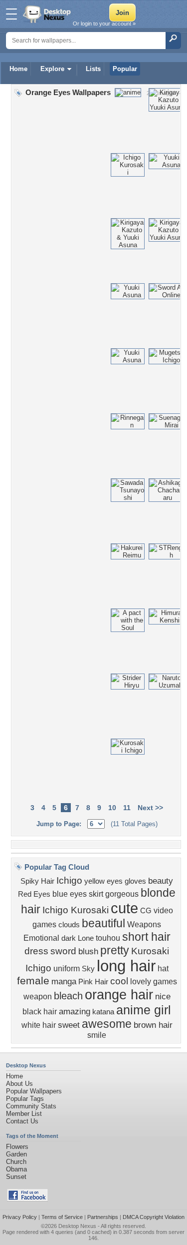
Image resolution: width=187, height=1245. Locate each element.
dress (36, 951)
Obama (16, 1169)
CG (146, 911)
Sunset (16, 1176)
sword (63, 951)
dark (68, 938)
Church (16, 1161)
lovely (140, 981)
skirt (96, 894)
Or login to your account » (104, 24)
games (165, 981)
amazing (74, 1011)
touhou (108, 938)
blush (88, 951)
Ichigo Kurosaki (75, 910)
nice (163, 996)
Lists (93, 69)
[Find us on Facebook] (27, 1199)
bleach (68, 995)
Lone (86, 938)
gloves (135, 881)
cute (124, 908)
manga (63, 981)
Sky (88, 969)
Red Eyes (34, 894)
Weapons (144, 924)
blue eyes (69, 894)
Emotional (41, 938)
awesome (107, 1023)
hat (163, 968)
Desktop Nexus (77, 1226)
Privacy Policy (19, 1217)
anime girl (143, 1010)
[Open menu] (11, 14)
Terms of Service (62, 1217)
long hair (126, 965)
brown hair (153, 1025)
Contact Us (22, 1121)
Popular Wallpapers (34, 1091)
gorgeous (122, 894)
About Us (19, 1083)
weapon (37, 996)
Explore (52, 69)
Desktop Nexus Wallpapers (48, 14)
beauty (160, 881)
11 (127, 808)
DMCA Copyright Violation (154, 1217)
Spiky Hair (37, 881)
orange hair (119, 994)
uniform (66, 968)
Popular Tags (25, 1098)
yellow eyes (103, 881)
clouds (69, 925)
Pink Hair (93, 982)
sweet (69, 1025)
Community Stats (31, 1106)
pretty (114, 950)
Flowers (17, 1146)
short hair (146, 936)
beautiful (103, 923)
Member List (24, 1113)
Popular (125, 69)
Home (18, 69)
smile (96, 1035)
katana (103, 1012)
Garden (16, 1154)
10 (112, 808)
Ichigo (69, 880)
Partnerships (102, 1217)
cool (119, 981)
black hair (39, 1011)
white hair (38, 1025)
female (33, 981)
